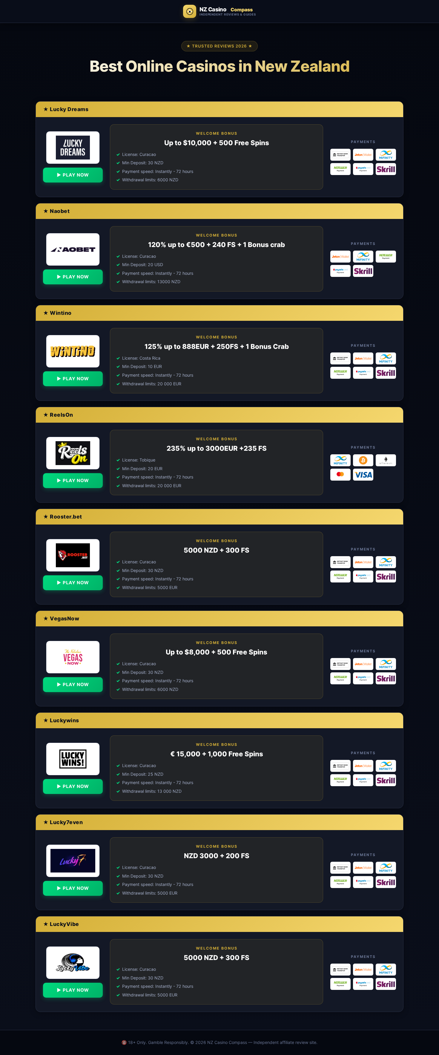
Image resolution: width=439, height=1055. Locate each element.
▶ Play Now (73, 175)
